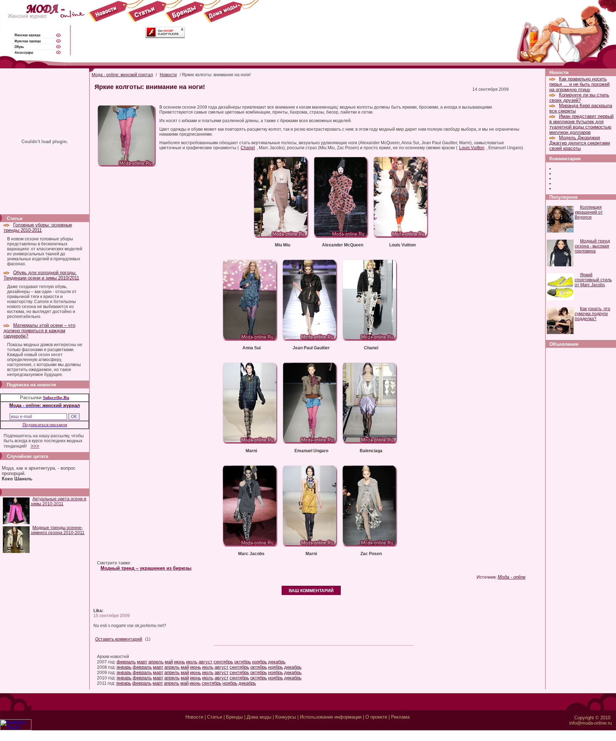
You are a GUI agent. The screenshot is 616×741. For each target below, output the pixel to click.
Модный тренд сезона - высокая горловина (592, 246)
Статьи (214, 717)
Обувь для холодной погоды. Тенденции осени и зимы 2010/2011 (41, 275)
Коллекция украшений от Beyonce (589, 212)
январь (124, 667)
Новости (168, 74)
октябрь (242, 661)
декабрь (277, 661)
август (205, 661)
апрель (156, 661)
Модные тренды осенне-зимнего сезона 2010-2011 (57, 530)
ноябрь (259, 661)
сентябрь (223, 661)
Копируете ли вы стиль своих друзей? (579, 97)
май (169, 661)
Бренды (234, 717)
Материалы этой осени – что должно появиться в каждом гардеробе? (39, 331)
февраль (126, 661)
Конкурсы (285, 717)
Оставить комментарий (118, 639)
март (142, 661)
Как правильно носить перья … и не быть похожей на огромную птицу (579, 84)
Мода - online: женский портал (122, 74)
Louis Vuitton (471, 147)
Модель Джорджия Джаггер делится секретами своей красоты (579, 143)
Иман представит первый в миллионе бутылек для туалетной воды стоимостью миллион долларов (581, 124)
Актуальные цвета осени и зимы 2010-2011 (58, 501)
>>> (35, 446)
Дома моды (259, 717)
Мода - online (511, 577)
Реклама (400, 717)
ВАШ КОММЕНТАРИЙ (311, 590)
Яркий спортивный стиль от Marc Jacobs (593, 279)
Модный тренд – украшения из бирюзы (146, 568)
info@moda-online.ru (590, 723)
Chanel (248, 147)
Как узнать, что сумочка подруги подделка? (592, 313)
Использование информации (330, 717)
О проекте (376, 717)
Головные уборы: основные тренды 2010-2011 (38, 227)
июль (191, 661)
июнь (179, 661)
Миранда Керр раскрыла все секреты (580, 108)
